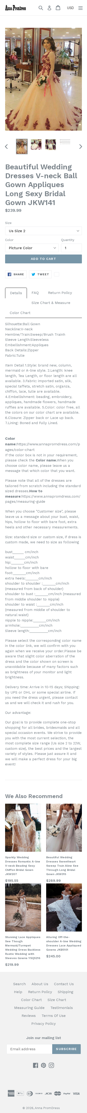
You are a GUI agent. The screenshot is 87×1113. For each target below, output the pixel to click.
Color (9, 240)
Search (19, 984)
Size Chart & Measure (51, 302)
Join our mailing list (43, 1038)
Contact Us (64, 984)
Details (16, 293)
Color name (46, 460)
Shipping (65, 992)
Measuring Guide (29, 1007)
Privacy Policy (43, 1023)
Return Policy (60, 292)
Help (18, 992)
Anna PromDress (47, 1108)
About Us (40, 984)
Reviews (29, 1015)
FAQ (35, 292)
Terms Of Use (54, 1015)
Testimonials (61, 1007)
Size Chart (57, 1000)
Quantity (67, 240)
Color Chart (20, 313)
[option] (22, 146)
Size (8, 223)
